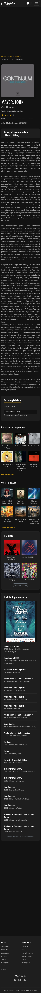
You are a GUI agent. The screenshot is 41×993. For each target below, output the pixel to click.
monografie (5, 962)
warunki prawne (27, 953)
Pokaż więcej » (7, 475)
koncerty (4, 950)
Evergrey (12, 580)
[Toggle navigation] (37, 3)
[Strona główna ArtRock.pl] (8, 3)
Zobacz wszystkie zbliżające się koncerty (20, 836)
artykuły (4, 966)
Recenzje (18, 56)
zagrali (3, 959)
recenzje (4, 956)
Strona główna (6, 56)
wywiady (4, 969)
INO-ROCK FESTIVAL (11, 646)
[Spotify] (19, 980)
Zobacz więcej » (8, 528)
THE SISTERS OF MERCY (13, 769)
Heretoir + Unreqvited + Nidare (15, 759)
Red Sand (7, 741)
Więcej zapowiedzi (20, 585)
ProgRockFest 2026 (11, 657)
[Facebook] (15, 980)
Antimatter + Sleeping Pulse (14, 669)
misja (23, 950)
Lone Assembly (9, 787)
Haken (6, 750)
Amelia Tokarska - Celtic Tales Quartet (18, 678)
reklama (24, 959)
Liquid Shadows (9, 723)
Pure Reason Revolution (12, 558)
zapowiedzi (5, 953)
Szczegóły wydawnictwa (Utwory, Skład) (16, 133)
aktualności (5, 946)
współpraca (26, 962)
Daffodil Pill (29, 580)
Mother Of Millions (29, 557)
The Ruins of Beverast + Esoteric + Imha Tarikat (19, 815)
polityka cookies (27, 956)
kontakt (24, 966)
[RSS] (24, 980)
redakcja (25, 946)
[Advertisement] (20, 29)
